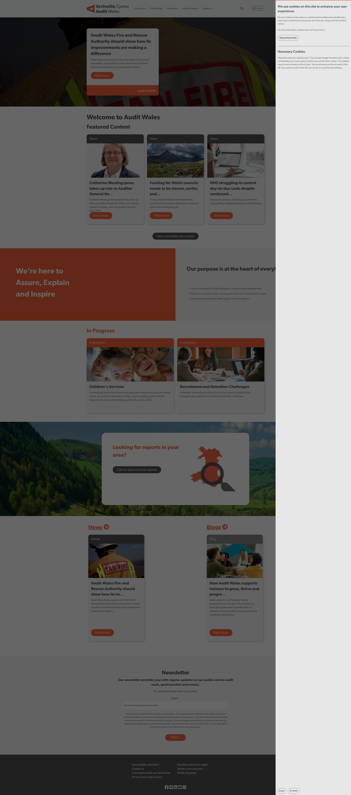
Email (174, 698)
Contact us (138, 769)
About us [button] (139, 8)
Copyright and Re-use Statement (151, 773)
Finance (215, 218)
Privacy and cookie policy (147, 777)
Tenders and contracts (190, 769)
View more (102, 75)
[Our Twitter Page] (171, 788)
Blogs (214, 527)
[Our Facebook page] (166, 788)
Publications (156, 8)
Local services (147, 90)
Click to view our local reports (137, 470)
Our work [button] (171, 8)
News (95, 527)
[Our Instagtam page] (184, 788)
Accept (281, 791)
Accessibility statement (145, 764)
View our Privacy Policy (288, 38)
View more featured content (175, 236)
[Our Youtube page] (180, 788)
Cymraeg (259, 8)
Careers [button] (206, 8)
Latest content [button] (189, 8)
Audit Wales (97, 218)
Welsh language (186, 773)
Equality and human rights (192, 764)
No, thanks (294, 791)
